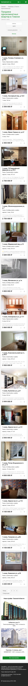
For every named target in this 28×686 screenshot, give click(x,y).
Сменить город (5, 19)
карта (14, 26)
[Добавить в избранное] (24, 71)
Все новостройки (14, 658)
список (14, 23)
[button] (14, 30)
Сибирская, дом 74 (14, 622)
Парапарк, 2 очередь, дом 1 (14, 650)
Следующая (6, 593)
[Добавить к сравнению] (21, 71)
